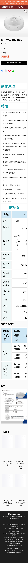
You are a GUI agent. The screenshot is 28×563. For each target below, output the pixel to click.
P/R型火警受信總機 (14, 531)
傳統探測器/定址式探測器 (10, 537)
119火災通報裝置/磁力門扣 (14, 543)
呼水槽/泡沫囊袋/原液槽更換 (14, 552)
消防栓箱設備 (19, 539)
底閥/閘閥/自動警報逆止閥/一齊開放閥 (14, 541)
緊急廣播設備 (21, 537)
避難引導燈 (15, 529)
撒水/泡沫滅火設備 (10, 539)
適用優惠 (3, 53)
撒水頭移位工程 (9, 550)
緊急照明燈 (8, 529)
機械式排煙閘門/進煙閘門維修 (14, 548)
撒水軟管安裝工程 (18, 550)
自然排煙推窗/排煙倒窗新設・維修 (14, 546)
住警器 (21, 529)
